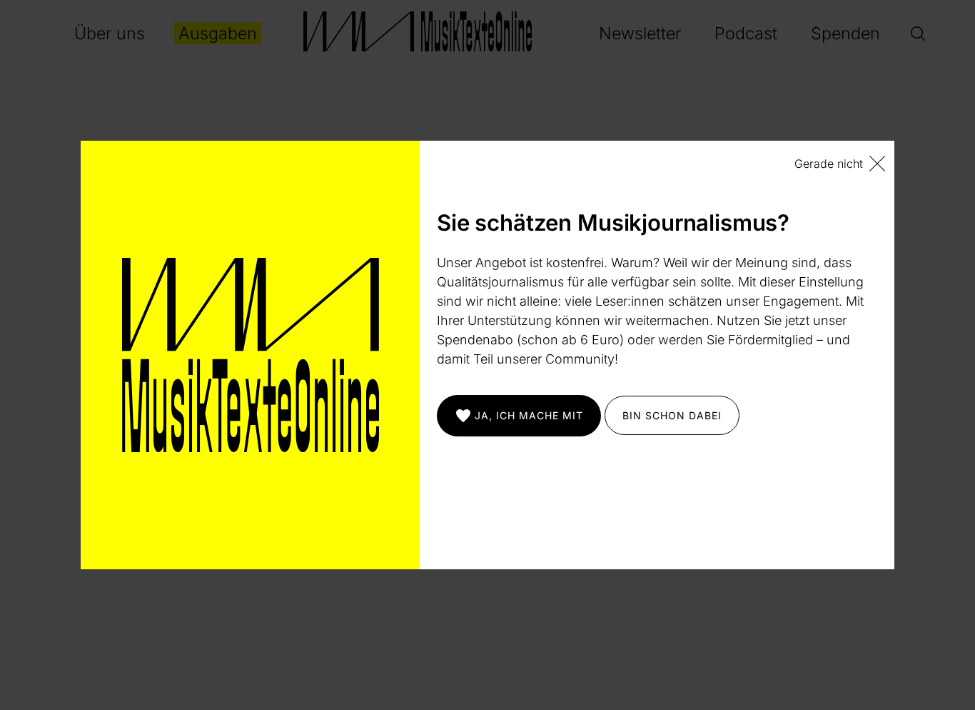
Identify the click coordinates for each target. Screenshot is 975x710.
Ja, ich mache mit (529, 415)
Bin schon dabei (672, 415)
